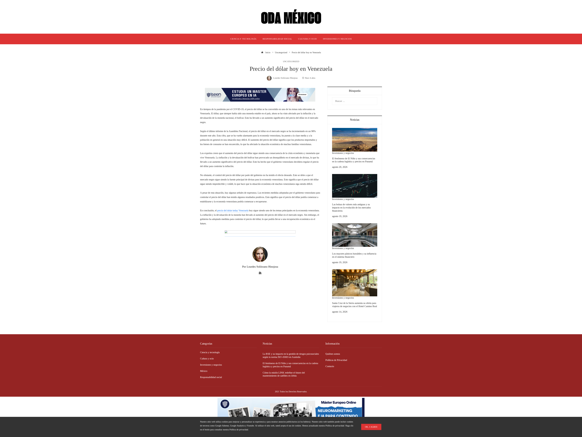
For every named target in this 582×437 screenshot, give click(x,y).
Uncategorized (291, 62)
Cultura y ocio (207, 358)
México (203, 371)
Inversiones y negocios (343, 153)
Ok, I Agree (371, 427)
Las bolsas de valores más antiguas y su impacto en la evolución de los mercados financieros (351, 207)
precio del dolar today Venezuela (232, 210)
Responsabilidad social (211, 377)
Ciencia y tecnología (210, 352)
